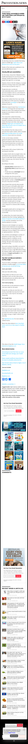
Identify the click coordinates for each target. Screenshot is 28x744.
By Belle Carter (15, 634)
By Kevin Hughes (15, 626)
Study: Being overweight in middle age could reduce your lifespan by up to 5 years (16, 592)
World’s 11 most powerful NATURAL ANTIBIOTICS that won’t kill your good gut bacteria (15, 700)
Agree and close (14, 735)
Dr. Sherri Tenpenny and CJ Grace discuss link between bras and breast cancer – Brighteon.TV (16, 624)
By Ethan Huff (14, 657)
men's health (15, 388)
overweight (14, 102)
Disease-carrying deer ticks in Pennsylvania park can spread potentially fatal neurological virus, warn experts (16, 646)
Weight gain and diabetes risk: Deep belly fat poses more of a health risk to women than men (14, 125)
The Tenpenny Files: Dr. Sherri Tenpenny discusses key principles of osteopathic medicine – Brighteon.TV (16, 707)
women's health (13, 392)
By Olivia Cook (14, 600)
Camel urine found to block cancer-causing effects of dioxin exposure (15, 688)
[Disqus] (14, 492)
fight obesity (13, 387)
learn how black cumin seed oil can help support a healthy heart (13, 325)
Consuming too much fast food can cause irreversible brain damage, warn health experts (13, 353)
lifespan (4, 388)
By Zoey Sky (14, 595)
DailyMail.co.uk (6, 370)
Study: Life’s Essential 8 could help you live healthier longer (16, 617)
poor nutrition (12, 390)
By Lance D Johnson (15, 679)
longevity (9, 388)
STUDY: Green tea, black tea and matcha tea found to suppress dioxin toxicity (16, 677)
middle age (23, 388)
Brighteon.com (6, 376)
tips (23, 390)
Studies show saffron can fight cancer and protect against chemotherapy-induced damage (15, 639)
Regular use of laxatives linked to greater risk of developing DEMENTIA (15, 666)
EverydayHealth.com (7, 373)
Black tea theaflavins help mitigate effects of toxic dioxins (15, 683)
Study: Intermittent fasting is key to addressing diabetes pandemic (15, 672)
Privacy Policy (11, 732)
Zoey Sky (11, 19)
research (19, 390)
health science (21, 387)
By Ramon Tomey (15, 641)
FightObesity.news (9, 318)
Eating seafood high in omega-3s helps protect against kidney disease (16, 661)
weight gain (5, 392)
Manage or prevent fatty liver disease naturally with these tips (15, 694)
